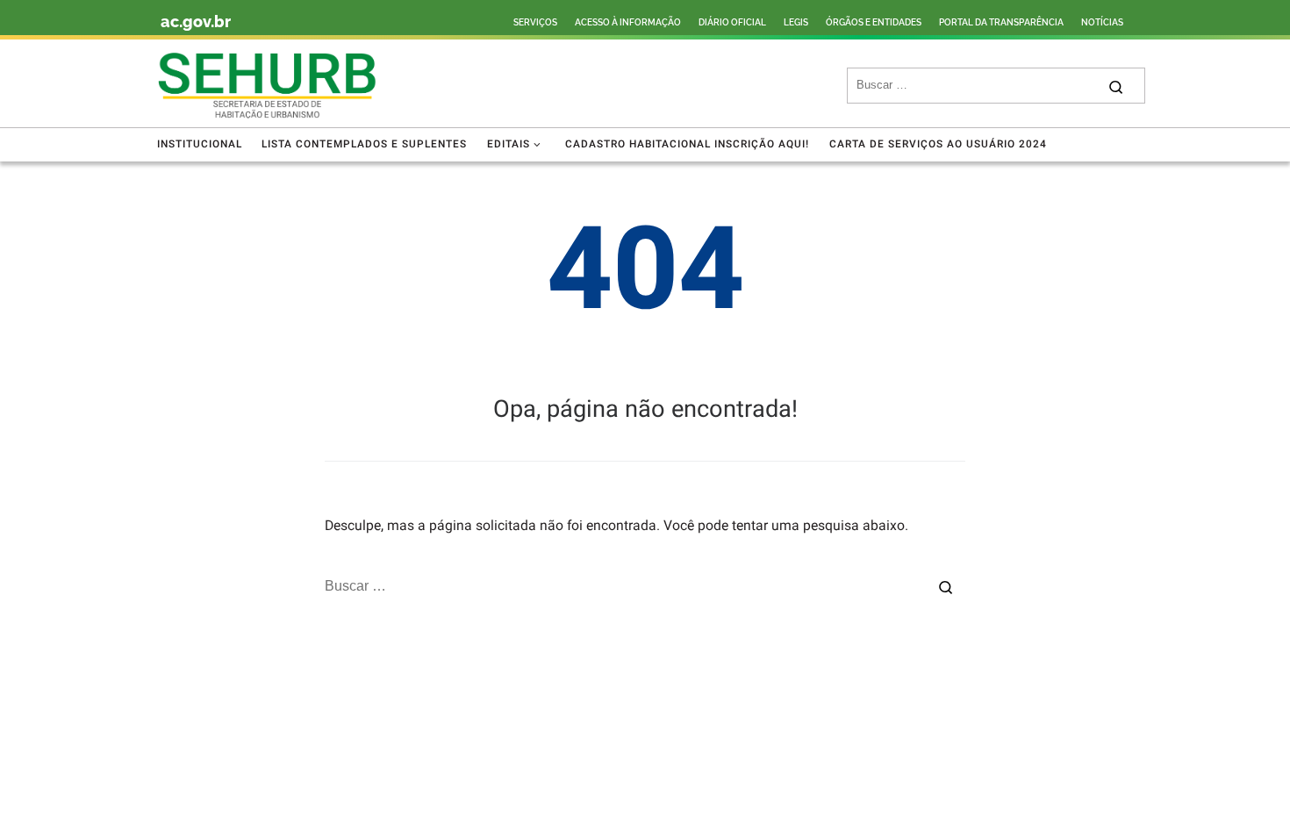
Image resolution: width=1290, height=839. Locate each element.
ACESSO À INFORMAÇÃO (628, 22)
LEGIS (796, 22)
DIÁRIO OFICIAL (732, 22)
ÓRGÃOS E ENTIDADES (873, 22)
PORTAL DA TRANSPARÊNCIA (1001, 22)
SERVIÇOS (535, 22)
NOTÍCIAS (1102, 22)
